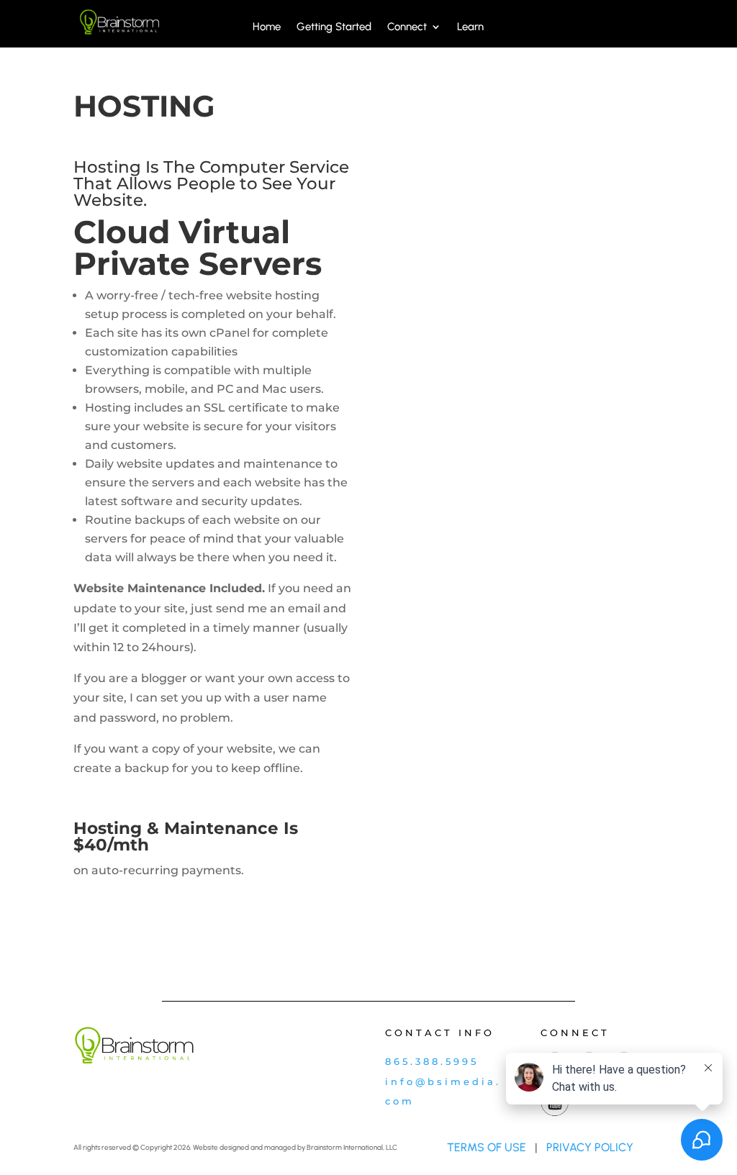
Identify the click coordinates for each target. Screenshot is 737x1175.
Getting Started (334, 27)
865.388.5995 (432, 1061)
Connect (407, 27)
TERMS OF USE (486, 1147)
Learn (470, 27)
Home (267, 27)
